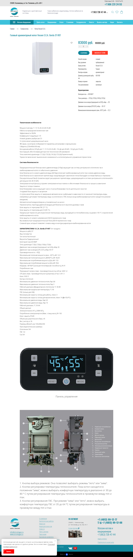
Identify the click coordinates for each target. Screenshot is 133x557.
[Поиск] (112, 12)
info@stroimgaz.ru (17, 532)
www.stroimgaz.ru (16, 534)
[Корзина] (121, 12)
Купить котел (40, 22)
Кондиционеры (52, 22)
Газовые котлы (24, 29)
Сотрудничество (81, 22)
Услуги (61, 22)
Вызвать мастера (102, 22)
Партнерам (42, 534)
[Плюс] (87, 46)
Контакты (120, 22)
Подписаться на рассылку (106, 542)
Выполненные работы (46, 521)
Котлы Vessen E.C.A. (40, 29)
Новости (91, 22)
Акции (112, 22)
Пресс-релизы (43, 532)
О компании (69, 22)
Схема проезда (73, 528)
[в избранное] (71, 43)
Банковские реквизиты (46, 537)
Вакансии (42, 524)
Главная (12, 29)
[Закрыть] (55, 541)
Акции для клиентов (45, 526)
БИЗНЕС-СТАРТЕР (59, 547)
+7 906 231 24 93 (113, 4)
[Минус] (79, 46)
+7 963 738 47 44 (99, 12)
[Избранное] (117, 12)
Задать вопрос (102, 539)
